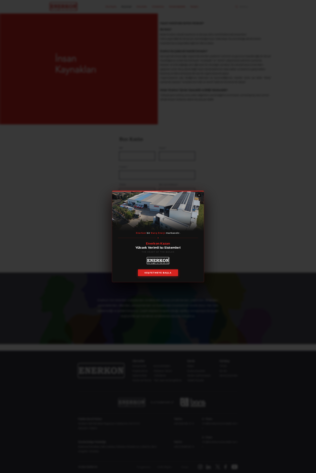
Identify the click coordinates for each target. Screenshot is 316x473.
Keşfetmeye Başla (158, 273)
